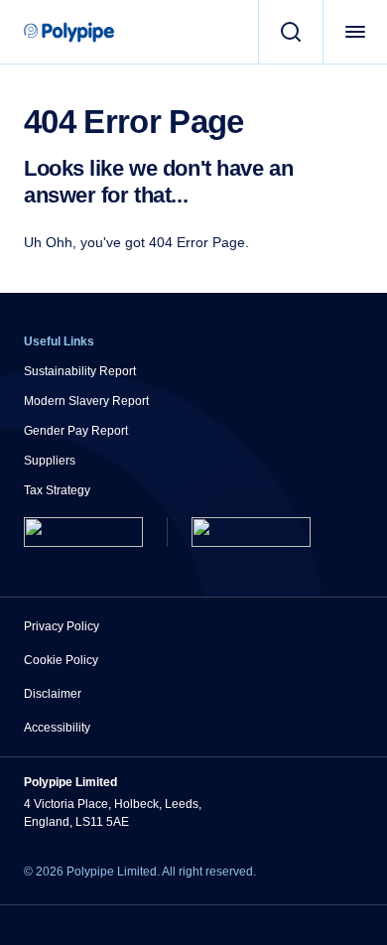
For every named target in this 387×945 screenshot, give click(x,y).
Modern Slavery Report (86, 401)
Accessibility (57, 728)
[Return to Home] (83, 532)
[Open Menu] (354, 32)
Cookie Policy (61, 660)
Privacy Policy (61, 626)
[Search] (290, 32)
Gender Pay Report (76, 431)
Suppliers (49, 461)
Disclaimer (52, 694)
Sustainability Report (80, 371)
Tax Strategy (57, 490)
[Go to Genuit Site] (251, 532)
